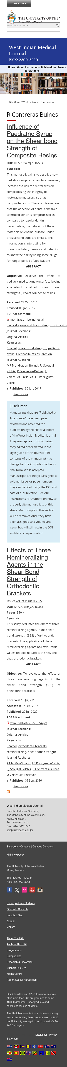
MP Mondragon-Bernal (22, 365)
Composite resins (28, 354)
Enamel (12, 348)
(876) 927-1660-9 (22, 877)
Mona (17, 102)
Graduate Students (17, 909)
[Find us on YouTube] (32, 891)
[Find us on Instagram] (40, 891)
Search (62, 67)
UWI (9, 102)
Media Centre (14, 973)
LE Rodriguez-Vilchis (45, 763)
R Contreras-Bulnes (30, 371)
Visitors (11, 927)
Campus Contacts (43, 846)
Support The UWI (16, 968)
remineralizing (16, 752)
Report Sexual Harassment (22, 979)
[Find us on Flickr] (24, 891)
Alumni (10, 921)
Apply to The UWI (17, 944)
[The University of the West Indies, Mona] (33, 17)
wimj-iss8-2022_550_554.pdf (28, 723)
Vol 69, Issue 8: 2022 (29, 601)
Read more (21, 394)
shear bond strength (32, 348)
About (20, 67)
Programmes (14, 950)
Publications (48, 67)
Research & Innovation (20, 962)
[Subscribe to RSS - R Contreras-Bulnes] (8, 792)
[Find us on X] (17, 891)
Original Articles (17, 337)
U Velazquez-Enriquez (21, 775)
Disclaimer (41, 1034)
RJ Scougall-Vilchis (19, 769)
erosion (46, 354)
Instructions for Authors (32, 69)
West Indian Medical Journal (38, 102)
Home (11, 67)
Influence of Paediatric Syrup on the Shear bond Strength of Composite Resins (32, 140)
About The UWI (15, 938)
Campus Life (14, 956)
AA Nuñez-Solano (18, 763)
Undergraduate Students (21, 903)
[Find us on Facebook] (9, 891)
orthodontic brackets (32, 746)
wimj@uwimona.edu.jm (20, 830)
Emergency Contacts (18, 846)
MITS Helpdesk (15, 854)
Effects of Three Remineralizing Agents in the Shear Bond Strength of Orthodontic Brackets (29, 571)
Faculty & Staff (15, 915)
